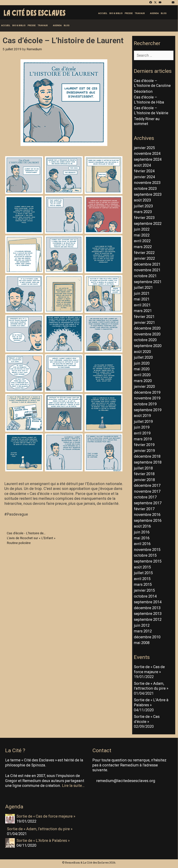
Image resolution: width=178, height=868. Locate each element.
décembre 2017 (147, 485)
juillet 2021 (143, 287)
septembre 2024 (148, 159)
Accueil (102, 13)
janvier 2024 (144, 177)
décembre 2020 (147, 328)
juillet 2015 (143, 573)
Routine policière (19, 543)
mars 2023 (143, 212)
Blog (164, 13)
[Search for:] (154, 55)
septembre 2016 (148, 520)
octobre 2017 (145, 497)
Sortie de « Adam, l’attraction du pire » (39, 829)
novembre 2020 (147, 334)
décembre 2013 (147, 608)
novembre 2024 (147, 153)
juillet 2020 (143, 357)
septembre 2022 (148, 223)
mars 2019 (143, 439)
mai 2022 (142, 235)
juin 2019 (142, 427)
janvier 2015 (144, 590)
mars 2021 (143, 311)
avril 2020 (142, 375)
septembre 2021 (148, 282)
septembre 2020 (148, 346)
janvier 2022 (144, 258)
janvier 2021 (144, 322)
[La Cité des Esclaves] (34, 12)
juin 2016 (142, 532)
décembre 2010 (147, 637)
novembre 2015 (147, 549)
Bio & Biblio (116, 13)
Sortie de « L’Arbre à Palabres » (43, 840)
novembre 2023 (147, 182)
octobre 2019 (145, 404)
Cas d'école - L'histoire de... (26, 533)
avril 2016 (142, 544)
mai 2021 (142, 299)
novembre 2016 (147, 514)
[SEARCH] (172, 13)
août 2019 (142, 415)
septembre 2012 (148, 619)
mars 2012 (143, 631)
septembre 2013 (148, 613)
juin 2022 (142, 229)
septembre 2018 (148, 462)
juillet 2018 (143, 468)
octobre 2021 (145, 276)
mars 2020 (143, 381)
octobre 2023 (145, 188)
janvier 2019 (144, 450)
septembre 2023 (148, 194)
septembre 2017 (148, 503)
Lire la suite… (73, 785)
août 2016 (142, 526)
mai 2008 (142, 643)
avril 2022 (142, 241)
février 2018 (144, 474)
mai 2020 (142, 369)
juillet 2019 (143, 421)
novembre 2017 (147, 491)
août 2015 (142, 567)
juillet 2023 (143, 206)
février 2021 (144, 316)
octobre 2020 (145, 340)
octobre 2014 (145, 596)
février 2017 (144, 509)
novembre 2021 (147, 270)
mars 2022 (143, 247)
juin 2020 (142, 363)
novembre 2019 (147, 398)
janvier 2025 (144, 148)
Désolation (143, 91)
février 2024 (144, 171)
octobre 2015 (145, 555)
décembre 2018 (147, 456)
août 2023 (142, 200)
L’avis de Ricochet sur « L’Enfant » (31, 538)
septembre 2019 (148, 410)
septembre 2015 (148, 561)
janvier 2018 (144, 480)
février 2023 (144, 217)
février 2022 (144, 253)
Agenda (154, 13)
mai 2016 (142, 538)
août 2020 (142, 351)
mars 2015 (143, 584)
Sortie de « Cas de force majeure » (45, 816)
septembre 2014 (148, 602)
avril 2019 (142, 433)
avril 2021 (142, 305)
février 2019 (144, 445)
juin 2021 (142, 293)
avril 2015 (142, 579)
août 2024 (142, 165)
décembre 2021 (147, 264)
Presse (129, 13)
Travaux (140, 13)
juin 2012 (142, 625)
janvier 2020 (144, 386)
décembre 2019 (147, 392)
